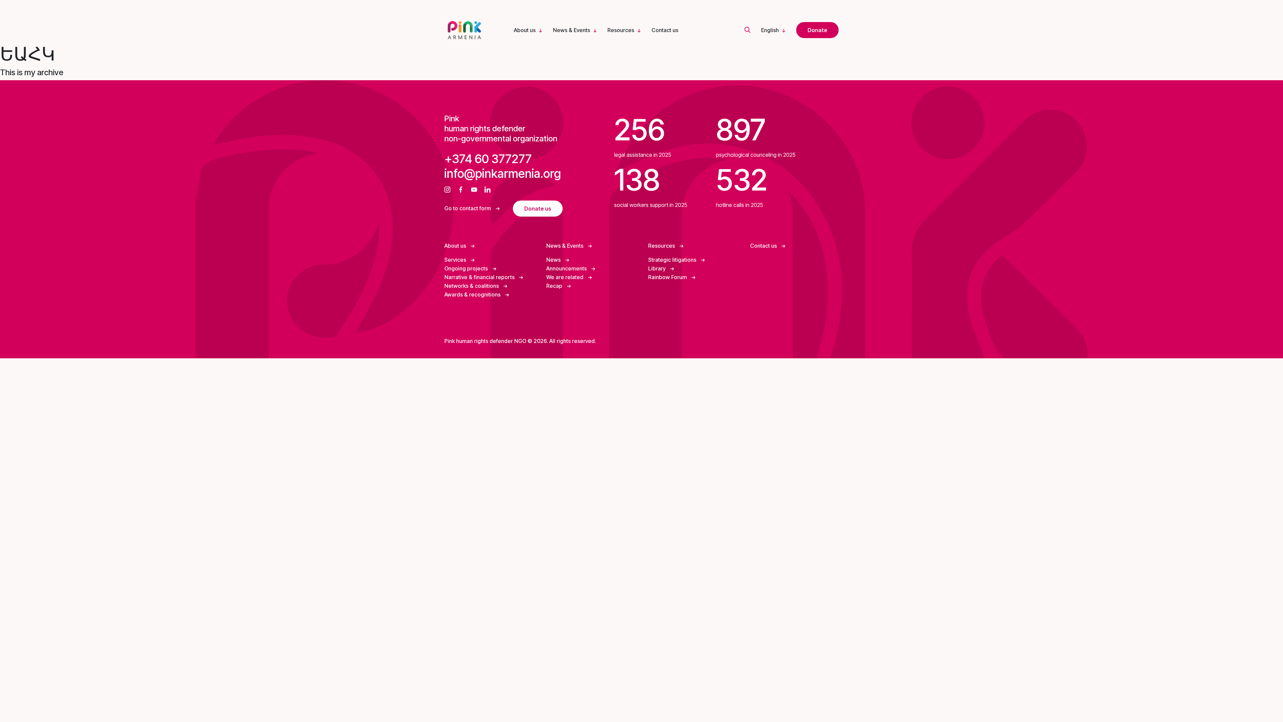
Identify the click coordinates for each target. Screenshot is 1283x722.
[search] (747, 30)
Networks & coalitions (472, 285)
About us (525, 30)
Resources (620, 30)
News (554, 259)
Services (455, 259)
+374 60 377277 (488, 159)
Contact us (665, 30)
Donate (817, 30)
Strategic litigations (673, 259)
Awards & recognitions (473, 294)
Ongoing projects (466, 268)
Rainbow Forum (668, 277)
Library (657, 268)
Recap (555, 285)
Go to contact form (468, 208)
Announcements (567, 268)
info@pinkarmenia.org (502, 173)
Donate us (537, 208)
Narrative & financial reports (480, 277)
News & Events (571, 30)
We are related (565, 277)
